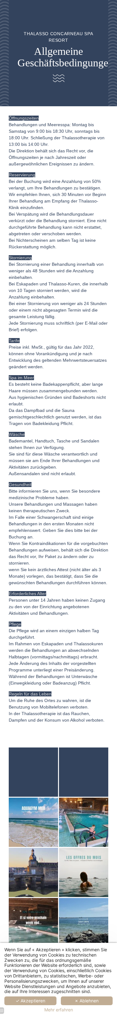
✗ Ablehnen (87, 1000)
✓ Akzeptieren (30, 1000)
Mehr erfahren (58, 1009)
